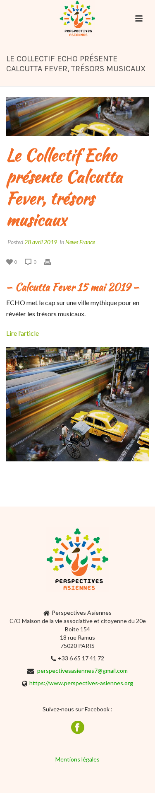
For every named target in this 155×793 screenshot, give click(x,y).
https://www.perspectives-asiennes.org (81, 682)
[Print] (51, 261)
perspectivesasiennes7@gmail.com (82, 670)
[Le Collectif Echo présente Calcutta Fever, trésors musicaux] (77, 116)
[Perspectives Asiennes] (78, 18)
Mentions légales (77, 759)
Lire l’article (22, 333)
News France (80, 241)
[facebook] (77, 728)
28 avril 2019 (40, 241)
